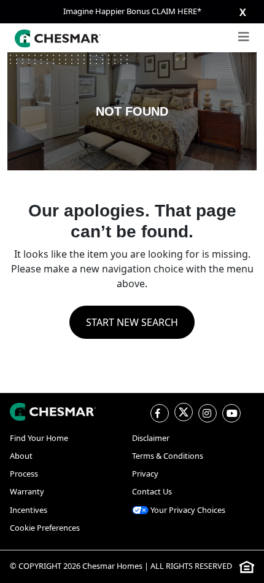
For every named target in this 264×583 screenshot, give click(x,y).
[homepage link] (53, 412)
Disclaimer (150, 437)
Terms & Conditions (167, 455)
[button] (243, 37)
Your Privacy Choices (187, 509)
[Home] (58, 37)
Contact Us (152, 491)
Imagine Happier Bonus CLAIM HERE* (132, 11)
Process (24, 473)
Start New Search (132, 322)
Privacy (145, 473)
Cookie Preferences (45, 527)
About (21, 455)
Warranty (27, 491)
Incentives (28, 509)
